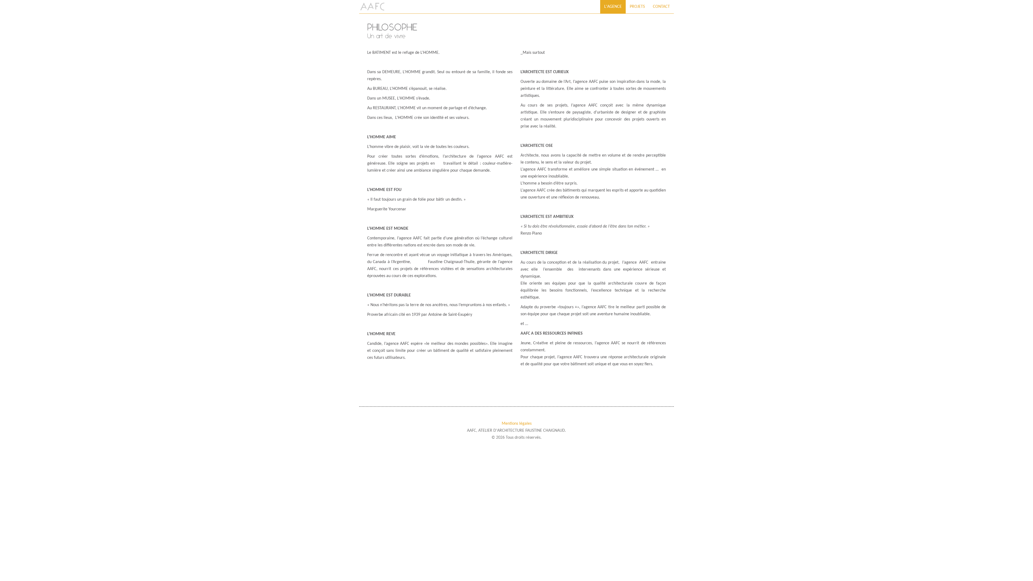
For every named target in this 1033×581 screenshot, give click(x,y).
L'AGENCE (613, 7)
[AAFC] (372, 6)
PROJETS (637, 7)
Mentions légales (517, 423)
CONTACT (661, 7)
